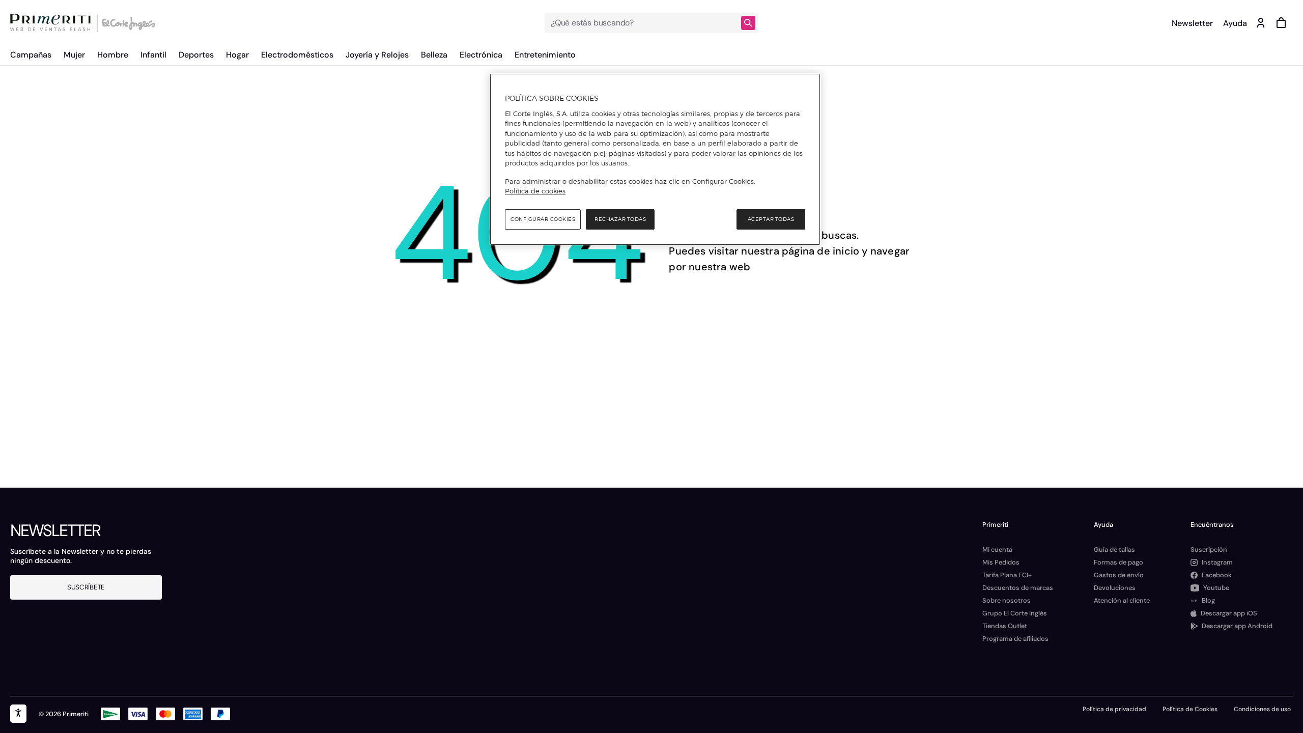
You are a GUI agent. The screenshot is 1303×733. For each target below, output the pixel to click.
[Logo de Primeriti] (53, 23)
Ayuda (1235, 23)
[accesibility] (18, 713)
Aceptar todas (771, 219)
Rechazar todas (620, 219)
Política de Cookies (1190, 709)
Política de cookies (535, 191)
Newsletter (1192, 23)
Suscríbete (86, 587)
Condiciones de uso (1262, 709)
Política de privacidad (1114, 709)
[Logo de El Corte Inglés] (127, 23)
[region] (655, 159)
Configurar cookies (543, 219)
